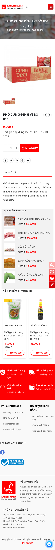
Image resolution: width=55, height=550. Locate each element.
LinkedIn (17, 160)
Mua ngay (31, 148)
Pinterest (22, 160)
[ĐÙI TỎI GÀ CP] (9, 249)
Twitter (11, 160)
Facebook (5, 160)
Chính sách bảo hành (42, 430)
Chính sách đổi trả (40, 425)
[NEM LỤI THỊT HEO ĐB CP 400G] (9, 221)
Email (28, 160)
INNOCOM (27, 542)
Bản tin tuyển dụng (12, 429)
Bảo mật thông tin (11, 423)
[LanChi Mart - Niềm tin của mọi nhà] (12, 6)
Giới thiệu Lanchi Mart (13, 412)
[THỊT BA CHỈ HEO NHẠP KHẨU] (9, 235)
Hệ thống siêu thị (11, 418)
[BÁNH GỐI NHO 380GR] (9, 263)
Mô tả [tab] (12, 172)
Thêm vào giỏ (15, 353)
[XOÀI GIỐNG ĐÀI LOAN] (9, 277)
